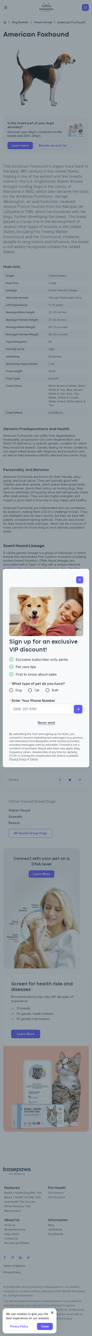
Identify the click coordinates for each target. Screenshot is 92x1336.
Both (55, 690)
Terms (34, 759)
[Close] (79, 579)
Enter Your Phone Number (33, 700)
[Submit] (78, 709)
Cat (36, 690)
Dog (19, 690)
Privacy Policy (19, 1326)
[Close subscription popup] (52, 1312)
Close (45, 1326)
